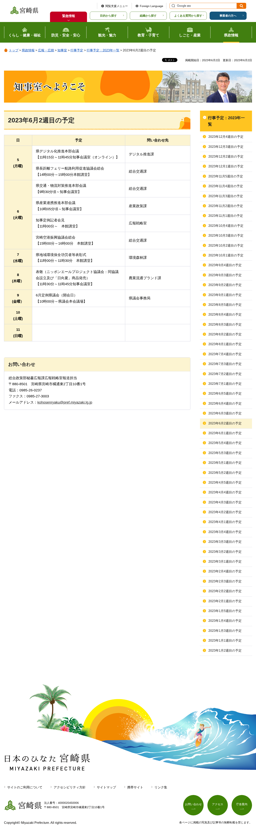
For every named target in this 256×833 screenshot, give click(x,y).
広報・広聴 (46, 50)
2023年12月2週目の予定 (225, 156)
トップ (13, 50)
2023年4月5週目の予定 (225, 482)
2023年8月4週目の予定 (225, 314)
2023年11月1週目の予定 (225, 215)
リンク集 (160, 787)
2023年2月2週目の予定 (225, 591)
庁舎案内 (241, 804)
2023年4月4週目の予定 (225, 492)
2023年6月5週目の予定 (225, 393)
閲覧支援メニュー (116, 6)
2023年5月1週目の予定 (225, 462)
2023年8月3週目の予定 (225, 324)
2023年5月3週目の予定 (225, 453)
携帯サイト (135, 787)
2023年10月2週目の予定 (225, 245)
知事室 (62, 50)
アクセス (217, 804)
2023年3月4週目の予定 (225, 532)
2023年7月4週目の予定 (225, 354)
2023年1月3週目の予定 (225, 630)
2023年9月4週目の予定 (225, 265)
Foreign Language (151, 6)
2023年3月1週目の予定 (225, 561)
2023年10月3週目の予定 (225, 235)
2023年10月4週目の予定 (225, 225)
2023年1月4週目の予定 (225, 620)
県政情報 (28, 50)
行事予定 (76, 50)
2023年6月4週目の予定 (225, 403)
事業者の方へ (228, 15)
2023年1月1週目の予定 (225, 640)
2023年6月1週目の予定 (225, 433)
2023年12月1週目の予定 (225, 166)
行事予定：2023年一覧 (103, 50)
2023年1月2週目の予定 (225, 650)
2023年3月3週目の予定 (225, 541)
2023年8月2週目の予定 (225, 334)
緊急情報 (68, 16)
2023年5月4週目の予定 (225, 443)
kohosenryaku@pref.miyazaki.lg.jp (64, 402)
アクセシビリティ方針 (70, 787)
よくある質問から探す (188, 15)
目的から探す (108, 15)
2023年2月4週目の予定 (225, 571)
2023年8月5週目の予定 (225, 304)
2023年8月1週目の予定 (225, 344)
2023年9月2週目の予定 (225, 285)
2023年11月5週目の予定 (225, 176)
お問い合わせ (193, 804)
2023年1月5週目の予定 (225, 611)
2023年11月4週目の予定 (225, 186)
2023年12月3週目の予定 (225, 146)
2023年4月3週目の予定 (225, 502)
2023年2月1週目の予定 (225, 601)
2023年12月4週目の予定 (225, 136)
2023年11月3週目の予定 (225, 196)
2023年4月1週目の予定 (225, 522)
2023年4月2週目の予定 (225, 512)
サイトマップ (106, 787)
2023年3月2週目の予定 (225, 551)
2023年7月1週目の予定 (225, 383)
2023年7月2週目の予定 (225, 374)
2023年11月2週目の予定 (225, 206)
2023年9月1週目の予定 (225, 295)
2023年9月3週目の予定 (225, 275)
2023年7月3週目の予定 (225, 364)
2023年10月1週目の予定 (225, 255)
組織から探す (148, 15)
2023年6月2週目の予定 (225, 423)
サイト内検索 (173, 5)
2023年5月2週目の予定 (225, 472)
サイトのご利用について (24, 787)
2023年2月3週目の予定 (225, 581)
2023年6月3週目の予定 (225, 413)
